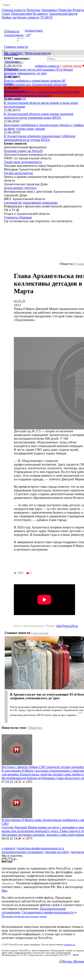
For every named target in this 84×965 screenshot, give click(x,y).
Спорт (6, 13)
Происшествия (21, 13)
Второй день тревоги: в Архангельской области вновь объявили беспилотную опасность (41, 93)
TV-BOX (46, 17)
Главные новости (14, 10)
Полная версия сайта (17, 21)
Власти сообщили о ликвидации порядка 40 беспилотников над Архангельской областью (35, 82)
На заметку (40, 13)
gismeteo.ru (69, 944)
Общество (65, 10)
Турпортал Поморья (18, 217)
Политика (33, 10)
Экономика (49, 10)
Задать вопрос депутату (20, 188)
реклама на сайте (57, 852)
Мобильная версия (38, 53)
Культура (10, 76)
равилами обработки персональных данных (25, 916)
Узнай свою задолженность (23, 162)
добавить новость (47, 66)
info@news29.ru (67, 626)
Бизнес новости (28, 17)
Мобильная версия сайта (20, 844)
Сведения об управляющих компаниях (31, 202)
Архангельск (34, 30)
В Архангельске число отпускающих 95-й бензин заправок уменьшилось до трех (38, 71)
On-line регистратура (18, 173)
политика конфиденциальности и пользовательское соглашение (33, 850)
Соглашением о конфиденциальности (48, 912)
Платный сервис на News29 (23, 151)
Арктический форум (63, 13)
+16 (27, 35)
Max (5, 890)
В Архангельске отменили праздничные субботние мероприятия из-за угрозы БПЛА (39, 137)
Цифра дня (9, 17)
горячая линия (72, 66)
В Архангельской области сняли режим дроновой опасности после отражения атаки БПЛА (38, 115)
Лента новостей (40, 633)
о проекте (8, 848)
